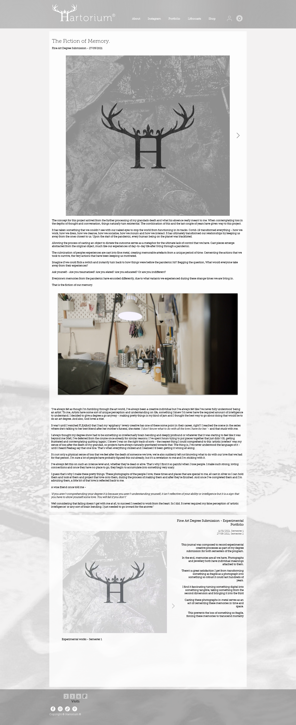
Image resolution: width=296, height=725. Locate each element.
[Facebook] (53, 708)
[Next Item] (238, 136)
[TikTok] (67, 708)
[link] (239, 18)
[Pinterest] (74, 708)
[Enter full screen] (232, 389)
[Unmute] (70, 389)
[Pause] (63, 389)
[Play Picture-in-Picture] (225, 389)
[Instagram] (60, 708)
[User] (229, 18)
